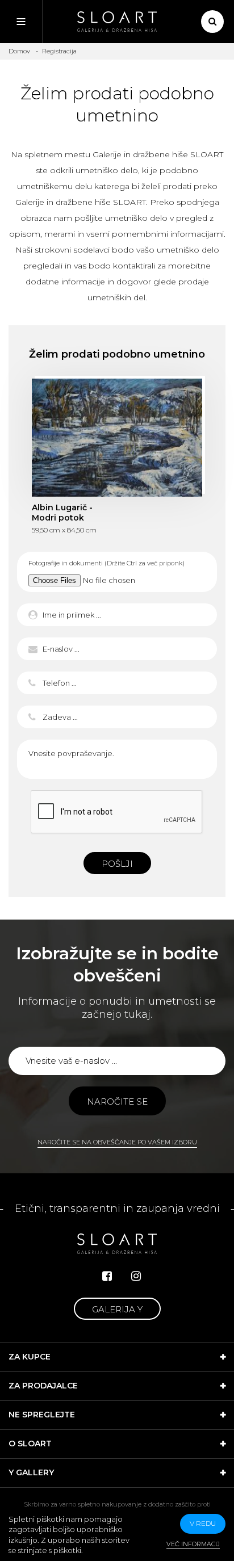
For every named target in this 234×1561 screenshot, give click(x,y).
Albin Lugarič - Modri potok (117, 438)
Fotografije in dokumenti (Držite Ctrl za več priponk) (106, 563)
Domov (19, 51)
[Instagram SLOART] (136, 1276)
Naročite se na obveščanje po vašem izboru (117, 1142)
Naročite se (117, 1101)
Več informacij (193, 1544)
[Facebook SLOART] (107, 1276)
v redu (203, 1523)
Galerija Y (117, 1309)
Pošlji (117, 863)
